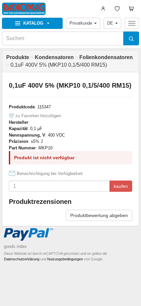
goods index (15, 246)
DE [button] (110, 23)
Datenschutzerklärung (21, 259)
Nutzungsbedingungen (65, 259)
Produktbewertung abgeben (99, 215)
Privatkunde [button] (81, 23)
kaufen (121, 186)
